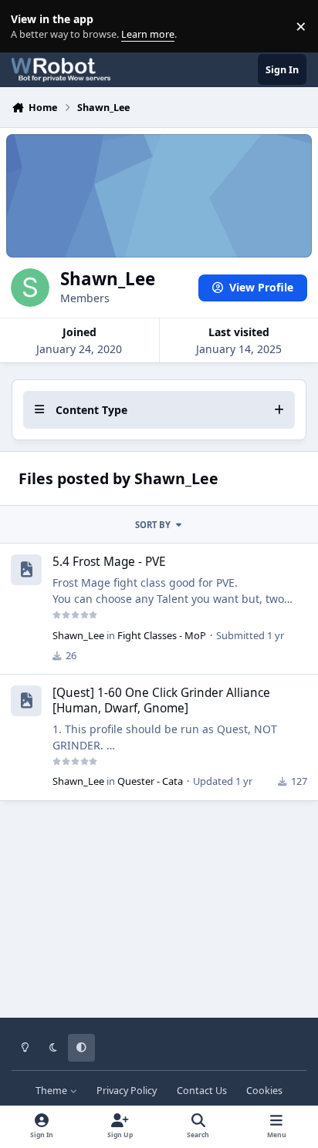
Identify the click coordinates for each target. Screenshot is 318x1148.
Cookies (264, 1090)
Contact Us (202, 1090)
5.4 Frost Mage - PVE (109, 562)
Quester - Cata (150, 781)
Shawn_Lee (78, 635)
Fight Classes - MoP (161, 635)
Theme (52, 1090)
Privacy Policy (126, 1090)
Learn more (29, 26)
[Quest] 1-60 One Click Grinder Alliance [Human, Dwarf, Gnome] (161, 700)
